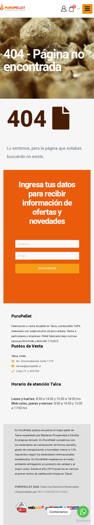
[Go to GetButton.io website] (83, 520)
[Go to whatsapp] (83, 511)
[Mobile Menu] (87, 9)
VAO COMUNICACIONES (52, 491)
